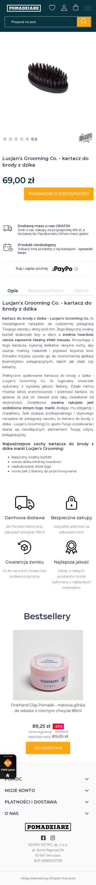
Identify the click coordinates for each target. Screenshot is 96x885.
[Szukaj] (84, 22)
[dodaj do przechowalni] (85, 206)
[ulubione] (52, 9)
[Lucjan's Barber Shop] (84, 137)
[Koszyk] (75, 7)
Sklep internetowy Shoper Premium (48, 878)
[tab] (12, 290)
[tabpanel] (48, 386)
